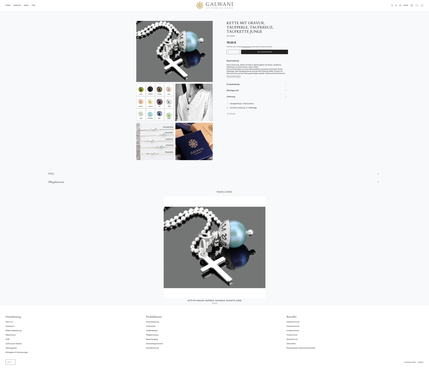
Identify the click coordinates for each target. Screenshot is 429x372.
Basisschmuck (292, 339)
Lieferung (231, 96)
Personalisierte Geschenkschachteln (301, 348)
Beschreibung (233, 61)
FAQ (51, 173)
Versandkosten (246, 46)
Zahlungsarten (11, 348)
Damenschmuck (293, 322)
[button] (17, 5)
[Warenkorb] (422, 5)
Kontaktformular (152, 348)
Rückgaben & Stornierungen (17, 352)
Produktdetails (233, 84)
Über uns (9, 322)
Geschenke (291, 344)
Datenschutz (11, 335)
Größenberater (152, 330)
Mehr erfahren (234, 76)
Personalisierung (152, 322)
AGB (7, 339)
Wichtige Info (233, 90)
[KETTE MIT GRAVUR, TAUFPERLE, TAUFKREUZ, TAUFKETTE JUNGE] (214, 247)
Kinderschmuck (293, 330)
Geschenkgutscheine (154, 344)
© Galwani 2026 (410, 362)
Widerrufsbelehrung (13, 330)
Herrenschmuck (293, 326)
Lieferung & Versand (14, 344)
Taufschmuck (292, 335)
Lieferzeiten (151, 326)
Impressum (10, 326)
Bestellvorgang (152, 339)
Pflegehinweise (56, 182)
